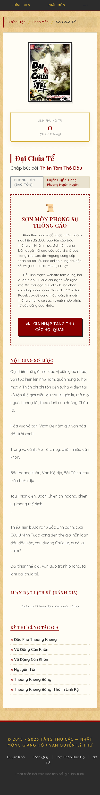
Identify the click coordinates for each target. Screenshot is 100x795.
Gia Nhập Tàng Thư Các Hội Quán (53, 326)
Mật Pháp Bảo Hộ (70, 757)
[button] (86, 5)
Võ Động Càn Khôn (31, 649)
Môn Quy (40, 757)
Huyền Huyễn (57, 180)
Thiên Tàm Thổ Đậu (61, 168)
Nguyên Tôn (25, 669)
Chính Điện (21, 5)
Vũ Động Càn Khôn (31, 659)
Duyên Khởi (16, 757)
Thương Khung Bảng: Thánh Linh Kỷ (46, 689)
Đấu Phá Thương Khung (35, 639)
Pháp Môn (56, 5)
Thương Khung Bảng (32, 679)
